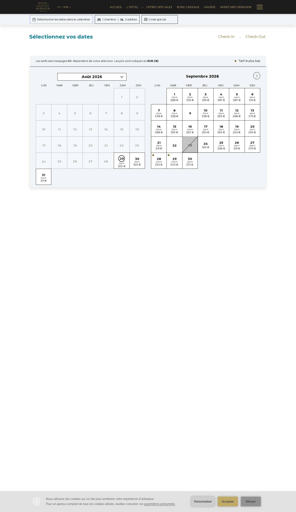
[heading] (108, 38)
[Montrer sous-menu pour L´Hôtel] (142, 7)
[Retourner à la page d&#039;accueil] (42, 7)
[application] (148, 501)
